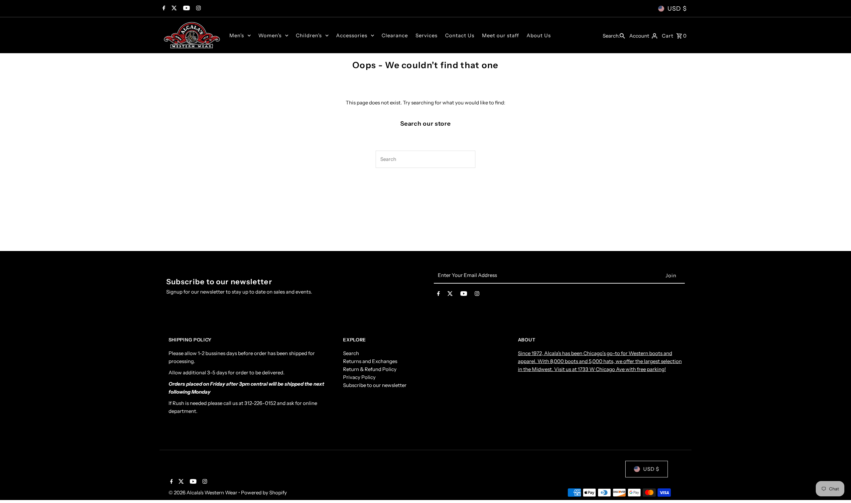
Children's (309, 35)
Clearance (395, 35)
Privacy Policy (359, 377)
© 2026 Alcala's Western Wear (203, 492)
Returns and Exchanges (370, 361)
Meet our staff (500, 35)
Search (351, 353)
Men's (236, 35)
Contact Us (459, 35)
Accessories (351, 35)
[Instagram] (197, 8)
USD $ (677, 8)
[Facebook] (163, 8)
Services (426, 35)
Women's (270, 35)
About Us (539, 35)
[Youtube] (186, 8)
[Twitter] (173, 8)
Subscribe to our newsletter (375, 385)
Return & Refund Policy (370, 369)
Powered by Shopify (264, 492)
